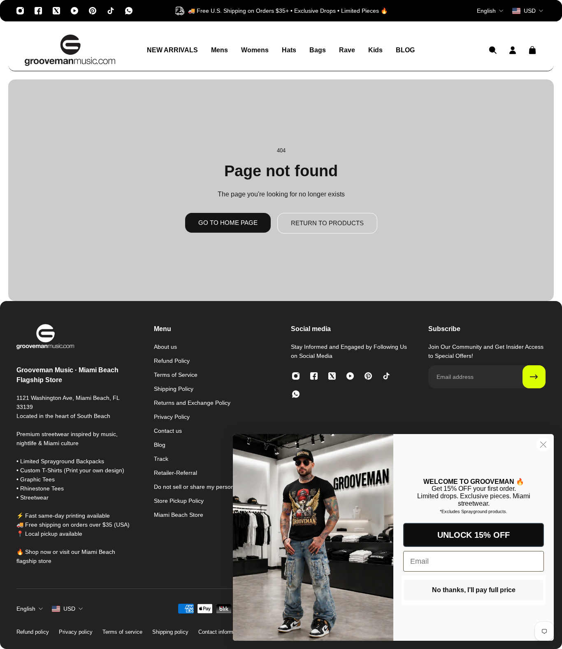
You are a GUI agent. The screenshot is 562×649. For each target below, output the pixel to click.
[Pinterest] (93, 11)
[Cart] (532, 50)
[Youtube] (74, 11)
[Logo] (70, 50)
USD (69, 608)
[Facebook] (38, 11)
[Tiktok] (111, 11)
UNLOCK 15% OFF (473, 534)
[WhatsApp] (129, 11)
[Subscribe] (534, 376)
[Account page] (513, 50)
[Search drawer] (493, 50)
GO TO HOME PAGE (228, 222)
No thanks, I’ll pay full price (474, 589)
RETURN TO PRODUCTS (327, 222)
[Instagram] (20, 11)
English (25, 608)
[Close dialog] (543, 444)
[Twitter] (56, 11)
